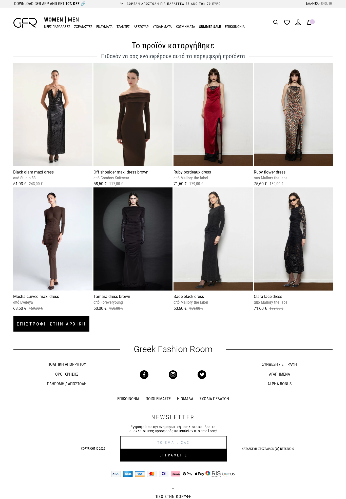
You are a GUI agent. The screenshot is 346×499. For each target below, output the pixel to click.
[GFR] (25, 22)
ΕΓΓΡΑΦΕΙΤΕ (173, 455)
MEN (73, 19)
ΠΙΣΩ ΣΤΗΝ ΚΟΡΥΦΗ (173, 496)
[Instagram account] (173, 374)
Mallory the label (194, 178)
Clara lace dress (268, 296)
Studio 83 (27, 178)
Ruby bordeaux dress (192, 172)
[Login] (298, 24)
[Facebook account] (144, 374)
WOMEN (53, 19)
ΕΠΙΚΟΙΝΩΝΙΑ (235, 27)
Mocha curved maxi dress (36, 296)
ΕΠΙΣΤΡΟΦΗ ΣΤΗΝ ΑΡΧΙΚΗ (51, 324)
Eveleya (26, 302)
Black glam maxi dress (33, 172)
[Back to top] (173, 489)
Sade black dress (189, 296)
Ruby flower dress (269, 172)
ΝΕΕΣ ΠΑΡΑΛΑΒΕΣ (57, 27)
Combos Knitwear (114, 178)
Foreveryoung (111, 302)
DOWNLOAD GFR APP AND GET (50, 3)
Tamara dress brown (111, 296)
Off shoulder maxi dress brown (120, 172)
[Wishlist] (288, 22)
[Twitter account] (202, 374)
